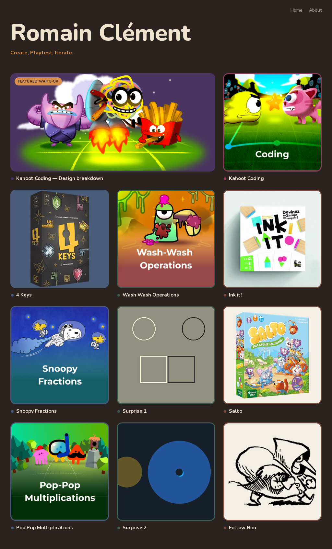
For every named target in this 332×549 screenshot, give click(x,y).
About (315, 10)
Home (296, 10)
